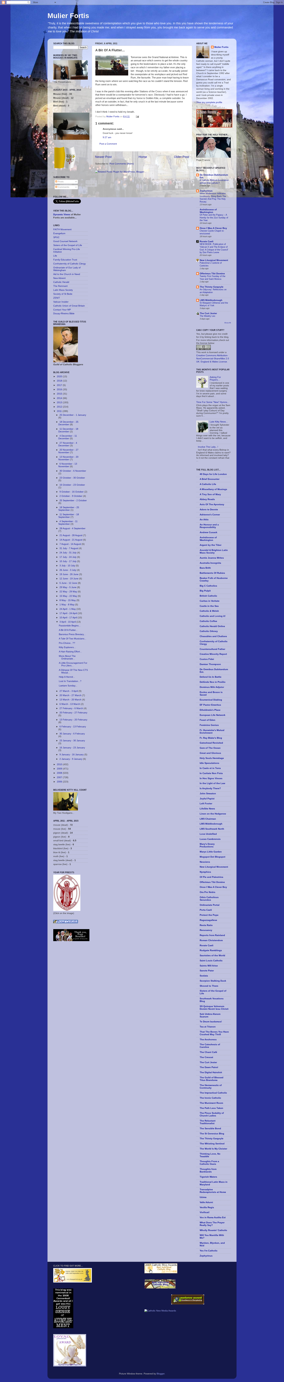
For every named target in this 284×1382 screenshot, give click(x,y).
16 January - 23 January (72, 747)
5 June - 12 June (68, 583)
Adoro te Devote (209, 509)
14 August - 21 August (71, 540)
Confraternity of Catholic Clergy (69, 263)
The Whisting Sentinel (212, 1143)
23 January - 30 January (72, 740)
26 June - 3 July (68, 570)
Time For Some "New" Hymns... (212, 402)
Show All (227, 323)
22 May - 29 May (68, 591)
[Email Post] (137, 116)
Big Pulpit (205, 591)
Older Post (181, 157)
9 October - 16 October (71, 492)
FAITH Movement (62, 229)
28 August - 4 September (72, 528)
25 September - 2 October (73, 500)
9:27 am (107, 137)
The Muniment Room (211, 1103)
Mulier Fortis (68, 16)
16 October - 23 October (72, 485)
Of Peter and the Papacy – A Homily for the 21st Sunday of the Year (214, 218)
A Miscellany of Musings (213, 489)
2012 (60, 407)
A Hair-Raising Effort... (70, 651)
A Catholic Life (208, 484)
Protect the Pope (209, 915)
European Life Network (212, 715)
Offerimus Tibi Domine (212, 273)
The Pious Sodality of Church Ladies (212, 1114)
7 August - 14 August (70, 544)
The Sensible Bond (210, 1128)
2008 (60, 773)
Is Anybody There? (210, 788)
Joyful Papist (207, 798)
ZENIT (56, 298)
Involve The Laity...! (208, 447)
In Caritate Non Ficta (211, 773)
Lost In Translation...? (70, 681)
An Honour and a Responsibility (209, 526)
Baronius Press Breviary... (72, 634)
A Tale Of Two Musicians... (72, 638)
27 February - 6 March (71, 708)
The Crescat (206, 1057)
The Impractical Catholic (213, 1093)
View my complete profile (209, 102)
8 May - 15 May (67, 600)
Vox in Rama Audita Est (213, 1217)
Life (55, 256)
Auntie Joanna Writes (212, 558)
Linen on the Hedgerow (213, 814)
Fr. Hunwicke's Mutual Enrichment (212, 731)
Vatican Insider (61, 302)
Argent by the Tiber (210, 545)
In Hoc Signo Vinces (211, 778)
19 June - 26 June (69, 574)
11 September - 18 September (68, 515)
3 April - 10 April (67, 622)
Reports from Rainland (212, 935)
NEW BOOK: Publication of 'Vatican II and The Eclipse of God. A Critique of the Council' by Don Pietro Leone (214, 248)
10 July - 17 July (68, 561)
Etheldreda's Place (210, 710)
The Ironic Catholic (210, 1098)
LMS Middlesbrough (211, 300)
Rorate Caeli (206, 241)
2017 (60, 385)
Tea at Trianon (208, 1026)
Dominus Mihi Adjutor (212, 687)
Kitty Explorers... (67, 647)
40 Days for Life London (213, 474)
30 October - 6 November (72, 471)
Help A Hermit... (67, 677)
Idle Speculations (209, 763)
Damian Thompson (210, 664)
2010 (60, 764)
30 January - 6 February (72, 733)
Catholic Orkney (209, 631)
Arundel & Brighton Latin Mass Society (214, 551)
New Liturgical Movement (214, 260)
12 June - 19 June (69, 578)
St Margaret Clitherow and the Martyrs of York (214, 304)
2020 (60, 376)
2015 (60, 394)
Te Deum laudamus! (211, 1021)
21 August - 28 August (71, 535)
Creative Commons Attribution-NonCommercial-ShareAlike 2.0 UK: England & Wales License (212, 358)
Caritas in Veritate (209, 601)
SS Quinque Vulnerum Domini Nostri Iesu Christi (214, 1007)
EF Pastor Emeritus (210, 705)
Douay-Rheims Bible (63, 313)
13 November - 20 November (68, 458)
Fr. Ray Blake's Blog (211, 738)
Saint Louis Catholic (211, 960)
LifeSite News (207, 808)
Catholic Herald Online (212, 626)
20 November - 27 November (68, 451)
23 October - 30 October (72, 478)
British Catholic (208, 596)
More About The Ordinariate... (67, 657)
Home (143, 157)
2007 (60, 777)
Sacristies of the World (212, 955)
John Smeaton (208, 793)
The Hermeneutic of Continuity (211, 1086)
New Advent (59, 278)
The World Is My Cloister (213, 1149)
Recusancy (206, 930)
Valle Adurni (206, 1202)
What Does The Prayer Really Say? (212, 1223)
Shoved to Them (209, 986)
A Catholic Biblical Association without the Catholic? (214, 181)
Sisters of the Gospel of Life (67, 245)
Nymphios (205, 872)
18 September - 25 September (68, 508)
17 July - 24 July (68, 557)
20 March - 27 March (70, 695)
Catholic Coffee (208, 621)
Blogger (161, 1373)
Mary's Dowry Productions (207, 845)
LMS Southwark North (212, 829)
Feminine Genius (209, 725)
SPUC (56, 237)
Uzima (203, 1197)
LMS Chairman (208, 819)
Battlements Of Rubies (212, 573)
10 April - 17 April (68, 617)
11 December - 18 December (68, 430)
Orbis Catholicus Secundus (209, 898)
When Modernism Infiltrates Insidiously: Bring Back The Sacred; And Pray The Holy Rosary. (213, 197)
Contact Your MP (62, 309)
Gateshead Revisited (211, 743)
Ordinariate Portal (209, 905)
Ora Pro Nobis (207, 892)
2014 (60, 398)
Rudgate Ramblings (211, 950)
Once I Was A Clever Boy (213, 228)
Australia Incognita (210, 563)
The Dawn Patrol (209, 1067)
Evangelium (59, 233)
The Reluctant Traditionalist (207, 1122)
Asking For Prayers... (215, 378)
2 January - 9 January (71, 759)
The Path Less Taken (211, 1108)
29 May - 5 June (68, 587)
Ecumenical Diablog (211, 700)
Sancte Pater (207, 970)
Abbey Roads (207, 499)
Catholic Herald (61, 282)
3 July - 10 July (67, 565)
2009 (60, 768)
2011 (59, 411)
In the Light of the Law (212, 783)
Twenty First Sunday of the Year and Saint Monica (212, 277)
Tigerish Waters (208, 1177)
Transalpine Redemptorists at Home (213, 1190)
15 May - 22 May (68, 596)
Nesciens (205, 862)
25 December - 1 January (72, 415)
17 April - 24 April (68, 613)
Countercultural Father (212, 649)
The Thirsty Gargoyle (211, 287)
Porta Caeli (206, 910)
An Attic (204, 519)
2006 (60, 781)
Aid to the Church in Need (66, 274)
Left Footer (206, 803)
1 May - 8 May (67, 604)
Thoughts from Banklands (208, 1170)
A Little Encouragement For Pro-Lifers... (73, 664)
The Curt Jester (208, 313)
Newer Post (103, 157)
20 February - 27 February (73, 712)
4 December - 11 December (67, 437)
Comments (63, 187)
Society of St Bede (62, 294)
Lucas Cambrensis (210, 839)
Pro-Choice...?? (67, 643)
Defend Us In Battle (210, 677)
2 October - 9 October (71, 496)
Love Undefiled (208, 834)
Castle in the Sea (209, 606)
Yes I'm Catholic (208, 1250)
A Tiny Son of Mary (210, 494)
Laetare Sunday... (68, 685)
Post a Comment (108, 144)
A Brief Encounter (209, 479)
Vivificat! (205, 1212)
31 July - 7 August (69, 548)
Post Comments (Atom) (121, 163)
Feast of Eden (207, 720)
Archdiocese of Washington (208, 210)
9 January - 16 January (71, 754)
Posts (60, 181)
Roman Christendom (211, 940)
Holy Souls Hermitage (212, 758)
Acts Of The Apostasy (212, 504)
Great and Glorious (210, 753)
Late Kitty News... (219, 421)
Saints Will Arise (209, 965)
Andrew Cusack (208, 532)
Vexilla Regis (207, 1207)
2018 (60, 381)
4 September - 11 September (68, 522)
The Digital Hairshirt (211, 1072)
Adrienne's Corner (210, 514)
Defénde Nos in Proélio (212, 682)
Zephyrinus (206, 191)
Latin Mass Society (63, 290)
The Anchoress (208, 1039)
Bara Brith (205, 568)
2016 (60, 389)
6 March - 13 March (70, 704)
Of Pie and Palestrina (211, 877)
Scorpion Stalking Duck (213, 981)
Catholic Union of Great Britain (69, 306)
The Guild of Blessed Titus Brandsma (211, 1078)
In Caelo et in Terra (210, 768)
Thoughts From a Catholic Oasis (209, 1162)
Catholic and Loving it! (212, 616)
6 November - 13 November (67, 465)
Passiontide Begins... (70, 625)
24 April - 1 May (67, 609)
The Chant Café (208, 1052)
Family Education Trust (65, 260)
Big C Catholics (208, 586)
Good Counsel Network (65, 241)
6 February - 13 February (72, 726)
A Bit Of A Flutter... (68, 630)
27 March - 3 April (69, 691)
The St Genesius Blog (212, 1133)
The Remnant (60, 286)
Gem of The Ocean (210, 748)
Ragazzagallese (208, 920)
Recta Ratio (206, 925)
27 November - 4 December (67, 444)
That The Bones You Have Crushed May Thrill (214, 1033)
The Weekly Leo (207, 316)
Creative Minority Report (213, 654)
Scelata (204, 976)
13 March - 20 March (70, 699)
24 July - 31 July (68, 552)
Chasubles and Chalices (213, 636)
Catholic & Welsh (209, 611)
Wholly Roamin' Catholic (213, 1230)
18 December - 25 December (68, 423)
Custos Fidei (207, 659)
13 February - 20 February (73, 719)
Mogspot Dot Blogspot (212, 857)
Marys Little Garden (211, 852)
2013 (60, 402)
